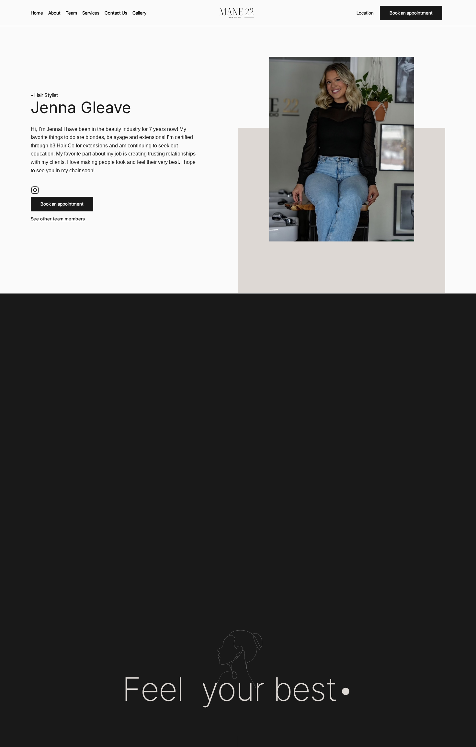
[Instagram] (35, 190)
